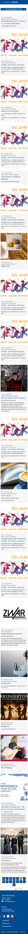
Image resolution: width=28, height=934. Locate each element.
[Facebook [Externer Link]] (3, 917)
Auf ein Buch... (6, 496)
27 (14, 884)
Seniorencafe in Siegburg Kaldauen (10, 178)
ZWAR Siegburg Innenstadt (11, 634)
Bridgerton (5, 726)
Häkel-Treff (5, 266)
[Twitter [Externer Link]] (8, 917)
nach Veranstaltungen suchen (13, 9)
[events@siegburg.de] (3, 901)
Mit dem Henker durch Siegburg (13, 398)
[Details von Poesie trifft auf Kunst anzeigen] (14, 104)
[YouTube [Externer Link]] (12, 917)
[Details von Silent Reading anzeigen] (14, 761)
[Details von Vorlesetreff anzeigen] (14, 676)
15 (14, 881)
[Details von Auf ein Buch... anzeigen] (14, 489)
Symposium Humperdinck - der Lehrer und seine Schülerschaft (13, 808)
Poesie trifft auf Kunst (9, 111)
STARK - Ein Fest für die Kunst (12, 65)
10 (3, 881)
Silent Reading (6, 768)
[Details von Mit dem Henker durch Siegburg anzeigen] (14, 391)
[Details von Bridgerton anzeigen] (14, 719)
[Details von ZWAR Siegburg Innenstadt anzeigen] (14, 627)
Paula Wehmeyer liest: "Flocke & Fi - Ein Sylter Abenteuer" (13, 22)
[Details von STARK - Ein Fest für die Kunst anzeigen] (14, 58)
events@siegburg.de (9, 901)
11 (7, 881)
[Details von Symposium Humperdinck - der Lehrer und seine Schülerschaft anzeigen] (14, 800)
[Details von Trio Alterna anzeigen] (14, 853)
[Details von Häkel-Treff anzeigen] (14, 259)
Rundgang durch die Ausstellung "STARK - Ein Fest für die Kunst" (13, 540)
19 (21, 881)
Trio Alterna (5, 861)
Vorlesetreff (5, 683)
